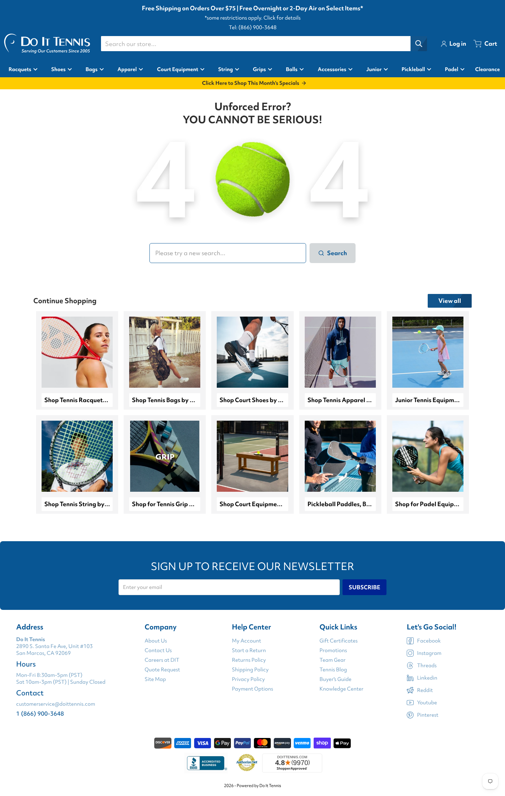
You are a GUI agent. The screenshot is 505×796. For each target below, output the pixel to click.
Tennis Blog (333, 669)
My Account (246, 640)
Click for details (282, 17)
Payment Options (252, 688)
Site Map (155, 679)
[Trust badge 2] (246, 763)
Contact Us (158, 650)
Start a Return (249, 650)
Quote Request (162, 669)
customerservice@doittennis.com (55, 704)
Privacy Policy (248, 679)
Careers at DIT (162, 660)
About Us (156, 640)
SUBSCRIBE (364, 587)
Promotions (333, 650)
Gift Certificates (338, 640)
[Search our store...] (419, 43)
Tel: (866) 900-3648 (253, 27)
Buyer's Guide (335, 679)
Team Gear (332, 660)
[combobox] (264, 43)
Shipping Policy (250, 669)
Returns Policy (249, 660)
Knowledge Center (341, 688)
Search (337, 253)
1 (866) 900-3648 (40, 713)
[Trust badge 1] (206, 763)
